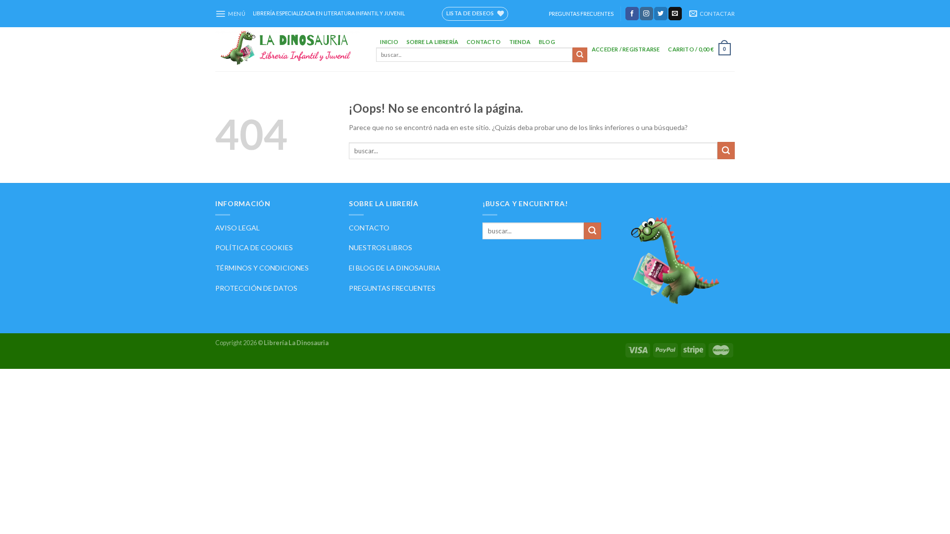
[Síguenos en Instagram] (646, 13)
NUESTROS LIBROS (380, 247)
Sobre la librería (433, 42)
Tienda (519, 42)
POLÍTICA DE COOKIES (254, 247)
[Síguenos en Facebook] (632, 13)
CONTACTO (369, 227)
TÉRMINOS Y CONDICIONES (262, 268)
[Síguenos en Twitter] (660, 13)
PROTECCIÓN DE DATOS (256, 288)
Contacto (484, 42)
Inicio (389, 42)
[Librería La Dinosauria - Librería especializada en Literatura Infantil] (288, 49)
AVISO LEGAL (237, 227)
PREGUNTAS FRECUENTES (581, 14)
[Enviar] (579, 54)
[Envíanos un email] (675, 13)
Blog (547, 42)
